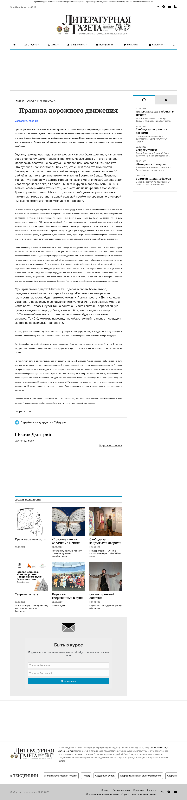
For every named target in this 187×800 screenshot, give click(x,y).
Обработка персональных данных (138, 794)
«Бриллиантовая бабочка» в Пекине (155, 113)
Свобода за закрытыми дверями (151, 131)
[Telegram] (163, 7)
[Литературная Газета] (93, 25)
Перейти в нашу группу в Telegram (43, 422)
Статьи (30, 100)
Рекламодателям (121, 790)
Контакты (151, 790)
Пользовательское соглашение (102, 794)
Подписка (138, 790)
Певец (78, 775)
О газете (105, 790)
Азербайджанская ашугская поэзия (133, 775)
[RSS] (175, 7)
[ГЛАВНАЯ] (14, 44)
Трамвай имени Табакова (153, 178)
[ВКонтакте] (157, 7)
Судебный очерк (97, 775)
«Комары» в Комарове (151, 164)
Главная (19, 100)
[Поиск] (174, 44)
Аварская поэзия (169, 775)
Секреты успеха (146, 149)
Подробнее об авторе (110, 445)
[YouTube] (169, 7)
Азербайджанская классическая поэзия (46, 775)
